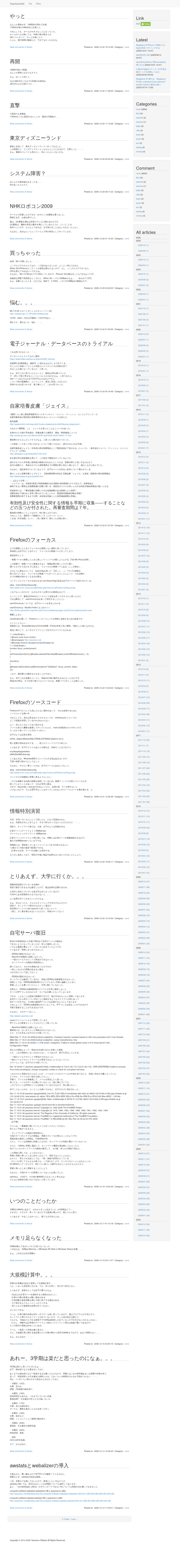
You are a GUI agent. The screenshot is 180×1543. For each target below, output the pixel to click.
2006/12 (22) (144, 1082)
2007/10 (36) (144, 1034)
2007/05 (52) (144, 1062)
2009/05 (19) (144, 921)
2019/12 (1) (143, 365)
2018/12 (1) (143, 379)
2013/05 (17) (144, 637)
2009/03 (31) (144, 932)
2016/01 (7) (143, 447)
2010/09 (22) (144, 827)
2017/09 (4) (143, 399)
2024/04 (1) (143, 265)
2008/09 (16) (144, 969)
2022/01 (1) (143, 299)
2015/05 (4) (143, 496)
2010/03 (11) (144, 861)
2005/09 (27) (144, 1170)
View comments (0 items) (21, 47)
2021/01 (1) (143, 325)
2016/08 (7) (143, 419)
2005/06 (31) (144, 1187)
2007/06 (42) (144, 1056)
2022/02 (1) (143, 293)
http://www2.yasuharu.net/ (21, 1015)
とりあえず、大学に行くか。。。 (48, 875)
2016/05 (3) (143, 425)
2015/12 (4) (143, 456)
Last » (74, 1519)
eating (139, 147)
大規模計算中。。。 (32, 1274)
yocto (138, 138)
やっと (17, 15)
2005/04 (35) (144, 1198)
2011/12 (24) (144, 739)
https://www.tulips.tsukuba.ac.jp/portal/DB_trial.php (32, 359)
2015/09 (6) (143, 473)
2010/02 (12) (144, 867)
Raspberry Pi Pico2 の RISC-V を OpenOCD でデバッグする (150, 46)
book (138, 134)
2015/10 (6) (143, 468)
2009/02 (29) (144, 937)
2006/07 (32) (144, 1110)
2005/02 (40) (144, 1209)
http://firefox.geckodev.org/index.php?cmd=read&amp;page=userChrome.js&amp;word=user (51, 610)
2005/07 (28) (144, 1181)
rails (138, 130)
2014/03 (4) (143, 578)
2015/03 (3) (143, 507)
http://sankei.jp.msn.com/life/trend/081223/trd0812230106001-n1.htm (41, 435)
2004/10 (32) (144, 1235)
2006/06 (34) (144, 1116)
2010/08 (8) (143, 833)
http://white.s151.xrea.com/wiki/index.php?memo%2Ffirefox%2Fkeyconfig (42, 587)
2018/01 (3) (143, 391)
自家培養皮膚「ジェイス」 (40, 405)
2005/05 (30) (144, 1192)
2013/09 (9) (143, 615)
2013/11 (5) (143, 603)
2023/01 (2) (143, 285)
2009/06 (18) (144, 915)
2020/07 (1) (143, 339)
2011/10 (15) (144, 751)
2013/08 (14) (144, 620)
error (38, 1042)
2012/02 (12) (144, 725)
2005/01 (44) (144, 1215)
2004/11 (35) (144, 1229)
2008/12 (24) (144, 952)
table (138, 126)
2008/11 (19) (144, 957)
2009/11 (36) (144, 887)
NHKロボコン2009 (31, 205)
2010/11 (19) (144, 816)
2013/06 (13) (144, 632)
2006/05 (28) (144, 1122)
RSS (138, 23)
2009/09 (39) (144, 898)
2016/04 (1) (143, 431)
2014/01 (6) (143, 589)
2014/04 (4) (143, 572)
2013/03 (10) (144, 649)
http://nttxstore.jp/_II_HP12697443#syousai (29, 313)
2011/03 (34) (144, 790)
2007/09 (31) (144, 1040)
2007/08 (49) (144, 1045)
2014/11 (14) (144, 533)
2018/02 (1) (143, 385)
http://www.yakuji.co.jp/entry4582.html (26, 476)
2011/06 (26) (144, 773)
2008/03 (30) (144, 1003)
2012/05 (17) (144, 708)
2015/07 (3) (143, 484)
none (127, 47)
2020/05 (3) (143, 350)
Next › (68, 1519)
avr (137, 143)
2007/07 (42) (144, 1051)
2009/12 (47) (144, 881)
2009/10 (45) (144, 892)
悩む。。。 (22, 302)
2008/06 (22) (144, 986)
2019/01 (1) (143, 370)
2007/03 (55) (144, 1073)
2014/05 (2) (143, 567)
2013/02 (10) (144, 654)
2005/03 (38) (144, 1204)
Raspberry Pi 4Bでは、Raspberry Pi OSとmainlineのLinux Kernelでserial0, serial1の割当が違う (151, 81)
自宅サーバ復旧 (28, 932)
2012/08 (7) (143, 691)
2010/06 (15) (144, 844)
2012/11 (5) (143, 674)
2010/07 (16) (144, 838)
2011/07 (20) (144, 768)
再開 (15, 61)
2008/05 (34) (144, 991)
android (139, 117)
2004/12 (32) (144, 1224)
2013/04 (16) (144, 643)
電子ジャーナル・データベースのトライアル (61, 343)
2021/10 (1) (143, 308)
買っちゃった (25, 252)
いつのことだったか (33, 1200)
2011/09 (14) (144, 756)
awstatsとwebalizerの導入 (39, 1465)
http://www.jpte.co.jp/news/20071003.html (28, 453)
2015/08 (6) (143, 479)
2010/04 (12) (144, 855)
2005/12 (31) (144, 1153)
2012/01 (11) (144, 731)
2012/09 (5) (143, 686)
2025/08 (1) (143, 250)
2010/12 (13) (144, 810)
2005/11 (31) (144, 1159)
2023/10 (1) (143, 273)
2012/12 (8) (143, 669)
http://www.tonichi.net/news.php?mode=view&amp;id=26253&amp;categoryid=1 (45, 424)
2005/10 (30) (144, 1164)
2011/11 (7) (143, 745)
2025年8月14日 (143, 54)
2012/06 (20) (144, 702)
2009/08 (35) (144, 904)
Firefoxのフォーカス (33, 539)
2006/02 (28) (144, 1139)
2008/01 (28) (144, 1014)
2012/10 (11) (144, 680)
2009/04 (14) (144, 926)
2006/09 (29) (144, 1099)
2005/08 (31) (144, 1175)
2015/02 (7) (143, 513)
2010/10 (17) (144, 822)
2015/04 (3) (143, 501)
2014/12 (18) (144, 527)
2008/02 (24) (144, 1008)
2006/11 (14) (144, 1088)
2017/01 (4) (143, 405)
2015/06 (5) (143, 490)
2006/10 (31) (144, 1093)
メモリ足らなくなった (36, 1237)
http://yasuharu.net (32, 639)
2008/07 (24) (144, 980)
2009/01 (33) (144, 943)
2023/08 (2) (143, 279)
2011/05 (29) (144, 779)
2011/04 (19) (144, 785)
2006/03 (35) (144, 1133)
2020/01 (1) (143, 356)
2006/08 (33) (144, 1105)
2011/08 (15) (144, 762)
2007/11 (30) (144, 1028)
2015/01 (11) (144, 518)
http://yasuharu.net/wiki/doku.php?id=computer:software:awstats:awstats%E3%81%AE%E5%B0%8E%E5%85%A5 (60, 1500)
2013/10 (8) (143, 609)
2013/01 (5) (143, 660)
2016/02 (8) (143, 442)
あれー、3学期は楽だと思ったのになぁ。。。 (62, 1357)
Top (30, 3)
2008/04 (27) (144, 997)
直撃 (15, 104)
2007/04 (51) (144, 1068)
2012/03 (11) (144, 719)
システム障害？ (28, 173)
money (139, 151)
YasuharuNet (17, 3)
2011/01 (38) (144, 801)
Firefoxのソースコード (35, 701)
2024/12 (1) (143, 259)
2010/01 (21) (144, 872)
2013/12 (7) (143, 598)
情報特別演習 (25, 810)
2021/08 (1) (143, 314)
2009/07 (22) (144, 909)
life (137, 113)
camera (139, 121)
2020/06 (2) (143, 345)
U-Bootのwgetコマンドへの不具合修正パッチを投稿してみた (151, 70)
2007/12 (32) (144, 1023)
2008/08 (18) (144, 974)
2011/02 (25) (144, 796)
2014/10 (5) (143, 538)
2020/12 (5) (143, 334)
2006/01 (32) (144, 1144)
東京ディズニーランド (35, 137)
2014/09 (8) (143, 544)
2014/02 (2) (143, 583)
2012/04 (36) (144, 714)
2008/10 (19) (144, 963)
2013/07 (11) (144, 626)
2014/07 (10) (144, 555)
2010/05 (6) (143, 850)
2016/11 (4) (143, 414)
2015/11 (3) (143, 462)
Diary (38, 3)
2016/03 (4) (143, 436)
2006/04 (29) (144, 1127)
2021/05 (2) (143, 319)
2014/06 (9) (143, 561)
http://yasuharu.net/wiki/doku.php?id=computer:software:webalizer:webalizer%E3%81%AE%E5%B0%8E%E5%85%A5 (62, 1493)
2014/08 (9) (143, 550)
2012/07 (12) (144, 697)
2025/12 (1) (143, 245)
